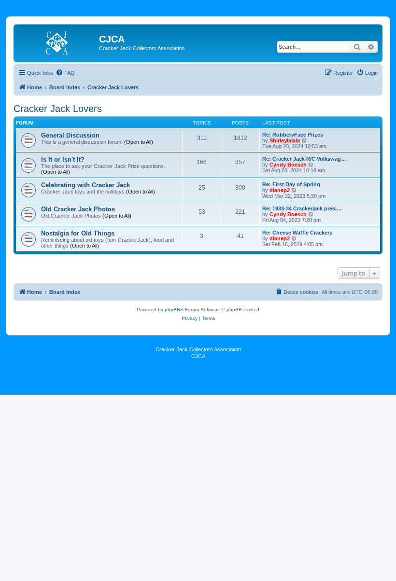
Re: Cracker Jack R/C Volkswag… (304, 159)
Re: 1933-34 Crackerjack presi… (302, 208)
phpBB (172, 309)
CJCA (198, 356)
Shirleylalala (284, 140)
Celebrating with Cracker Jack (85, 185)
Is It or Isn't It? (63, 159)
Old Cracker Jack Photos (78, 209)
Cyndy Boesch (288, 164)
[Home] (57, 42)
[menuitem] (65, 73)
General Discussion (70, 135)
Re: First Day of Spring (291, 184)
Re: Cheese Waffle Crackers (297, 232)
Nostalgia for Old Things (77, 233)
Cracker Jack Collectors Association (198, 349)
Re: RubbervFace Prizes (292, 135)
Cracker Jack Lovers (58, 108)
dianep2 (279, 190)
